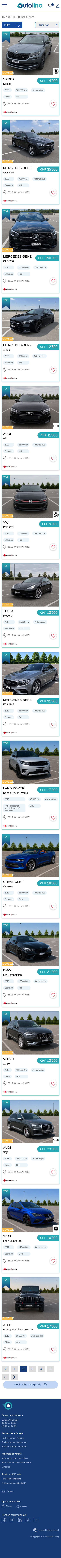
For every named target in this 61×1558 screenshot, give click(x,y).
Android (23, 1506)
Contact (10, 1491)
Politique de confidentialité (14, 1483)
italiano (49, 1530)
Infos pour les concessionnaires (16, 1462)
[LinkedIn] (20, 1520)
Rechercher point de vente (14, 1442)
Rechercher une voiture (13, 1438)
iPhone (9, 1506)
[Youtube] (12, 1520)
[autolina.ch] (29, 5)
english (56, 1530)
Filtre (7, 25)
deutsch (41, 1530)
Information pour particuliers (15, 1458)
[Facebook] (4, 1520)
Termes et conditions (11, 1479)
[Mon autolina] (57, 6)
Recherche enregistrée (27, 1384)
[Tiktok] (28, 1520)
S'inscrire (6, 1467)
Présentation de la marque (14, 1446)
